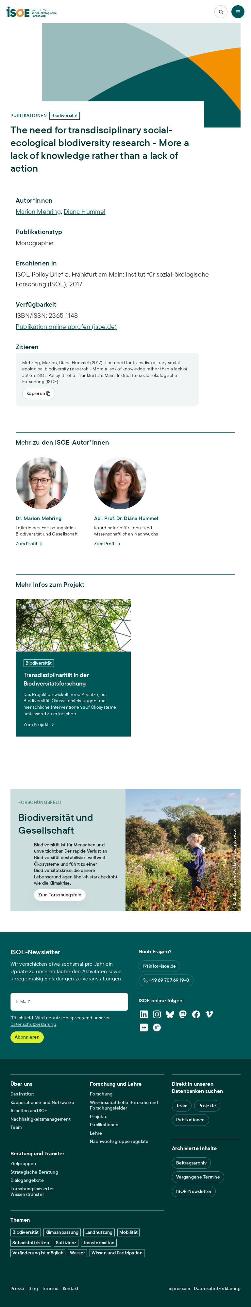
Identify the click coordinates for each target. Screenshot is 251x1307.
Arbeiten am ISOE (28, 1110)
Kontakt (71, 1288)
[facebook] (196, 1014)
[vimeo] (209, 1014)
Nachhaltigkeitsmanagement (40, 1119)
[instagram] (157, 1014)
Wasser (77, 1253)
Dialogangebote (27, 1180)
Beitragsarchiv (191, 1163)
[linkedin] (144, 1014)
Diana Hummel (84, 211)
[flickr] (144, 1027)
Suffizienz (66, 1243)
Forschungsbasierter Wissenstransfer (32, 1191)
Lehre (96, 1133)
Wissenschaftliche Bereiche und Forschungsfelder (124, 1105)
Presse (17, 1288)
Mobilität (128, 1232)
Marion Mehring (38, 211)
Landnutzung (99, 1232)
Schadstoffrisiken (30, 1243)
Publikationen (104, 1125)
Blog (33, 1288)
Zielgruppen (23, 1163)
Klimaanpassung (62, 1232)
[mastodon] (183, 1014)
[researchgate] (157, 1027)
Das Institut (22, 1094)
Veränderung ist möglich (37, 1253)
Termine (50, 1288)
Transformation (99, 1243)
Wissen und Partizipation (117, 1253)
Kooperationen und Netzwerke (42, 1102)
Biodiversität (25, 1232)
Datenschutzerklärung (33, 1024)
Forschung (101, 1094)
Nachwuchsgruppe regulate (119, 1141)
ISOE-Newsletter (193, 1191)
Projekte (99, 1116)
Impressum (178, 1288)
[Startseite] (32, 12)
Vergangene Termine (198, 1177)
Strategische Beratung (34, 1172)
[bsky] (170, 1014)
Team (16, 1127)
